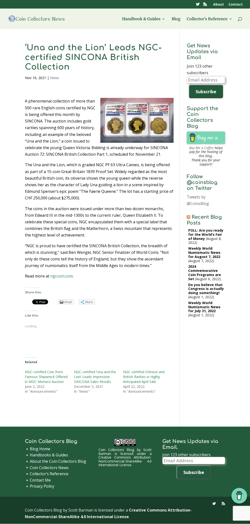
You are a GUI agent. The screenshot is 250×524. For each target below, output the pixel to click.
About (218, 5)
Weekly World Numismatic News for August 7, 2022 (204, 252)
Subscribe (206, 91)
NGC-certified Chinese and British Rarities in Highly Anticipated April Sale (144, 377)
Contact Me (40, 480)
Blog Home (40, 449)
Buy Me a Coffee (201, 147)
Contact (236, 5)
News (54, 77)
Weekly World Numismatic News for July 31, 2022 (204, 306)
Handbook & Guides (141, 19)
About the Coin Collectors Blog (58, 461)
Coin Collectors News (49, 467)
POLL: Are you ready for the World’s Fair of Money (205, 234)
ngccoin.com (61, 276)
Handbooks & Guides (49, 455)
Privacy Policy (42, 486)
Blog (176, 19)
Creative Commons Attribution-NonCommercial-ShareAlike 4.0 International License (125, 461)
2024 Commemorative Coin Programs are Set (204, 272)
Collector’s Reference (207, 19)
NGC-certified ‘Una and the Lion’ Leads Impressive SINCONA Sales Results (95, 377)
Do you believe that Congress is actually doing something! (206, 288)
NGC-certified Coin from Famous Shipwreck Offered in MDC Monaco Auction (46, 377)
